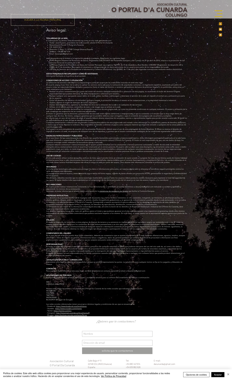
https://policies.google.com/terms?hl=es (71, 315)
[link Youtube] (220, 29)
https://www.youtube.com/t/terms (68, 308)
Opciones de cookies (196, 374)
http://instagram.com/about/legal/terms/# (72, 313)
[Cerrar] (228, 374)
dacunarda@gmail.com (64, 54)
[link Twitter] (220, 34)
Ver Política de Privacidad (113, 376)
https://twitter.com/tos (62, 311)
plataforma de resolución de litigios (114, 191)
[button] (218, 14)
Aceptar (218, 374)
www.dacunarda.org (75, 40)
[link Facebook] (220, 23)
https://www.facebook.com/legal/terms (71, 306)
